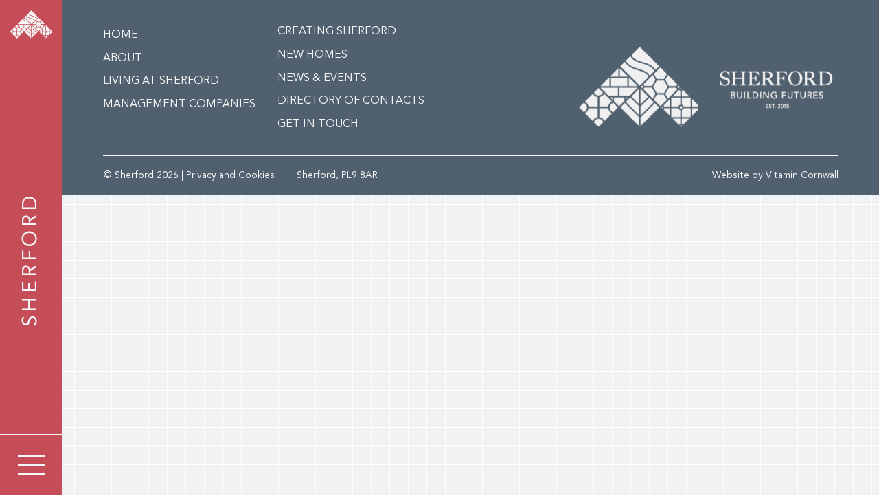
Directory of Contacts (350, 101)
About (122, 58)
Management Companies (179, 104)
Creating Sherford (336, 31)
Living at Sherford (161, 81)
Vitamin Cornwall (802, 175)
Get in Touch (317, 124)
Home (120, 35)
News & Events (322, 78)
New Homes (312, 55)
